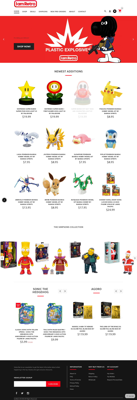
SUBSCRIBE (53, 384)
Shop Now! (24, 46)
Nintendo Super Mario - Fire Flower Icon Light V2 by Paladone (54, 111)
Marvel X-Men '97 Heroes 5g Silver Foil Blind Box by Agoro (82, 328)
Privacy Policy (74, 383)
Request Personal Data (114, 380)
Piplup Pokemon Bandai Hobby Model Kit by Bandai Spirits (110, 156)
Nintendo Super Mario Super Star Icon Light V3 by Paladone (26, 111)
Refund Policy (74, 386)
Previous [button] (2, 258)
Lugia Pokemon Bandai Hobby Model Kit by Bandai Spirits (26, 156)
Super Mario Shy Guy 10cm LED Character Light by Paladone (82, 111)
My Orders (110, 373)
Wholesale (92, 380)
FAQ (71, 376)
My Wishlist (111, 376)
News (72, 389)
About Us (73, 373)
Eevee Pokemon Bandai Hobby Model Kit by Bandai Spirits (54, 202)
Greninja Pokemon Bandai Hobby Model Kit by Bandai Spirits (26, 202)
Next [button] (135, 258)
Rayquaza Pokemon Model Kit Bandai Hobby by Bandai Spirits (82, 202)
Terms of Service (75, 380)
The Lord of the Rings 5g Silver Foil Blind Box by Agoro (110, 328)
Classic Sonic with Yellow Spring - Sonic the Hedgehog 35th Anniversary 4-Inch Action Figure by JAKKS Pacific (26, 334)
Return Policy (93, 376)
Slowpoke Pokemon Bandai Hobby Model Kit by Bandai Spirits (82, 156)
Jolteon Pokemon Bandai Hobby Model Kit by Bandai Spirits (54, 156)
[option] (17, 258)
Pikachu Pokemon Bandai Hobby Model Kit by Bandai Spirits (110, 111)
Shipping (91, 373)
